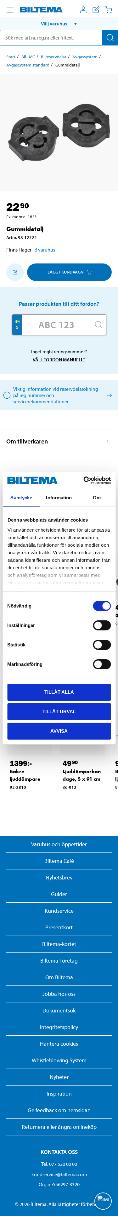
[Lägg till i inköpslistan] (15, 272)
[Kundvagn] (108, 9)
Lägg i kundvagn (65, 272)
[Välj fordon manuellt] (108, 395)
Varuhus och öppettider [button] (59, 844)
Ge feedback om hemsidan (59, 1110)
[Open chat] (103, 1201)
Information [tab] (59, 497)
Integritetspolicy (59, 1027)
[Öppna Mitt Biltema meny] (83, 9)
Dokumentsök (59, 1010)
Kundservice (59, 910)
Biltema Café (59, 860)
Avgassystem (85, 57)
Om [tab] (97, 497)
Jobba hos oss (59, 993)
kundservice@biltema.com (59, 1174)
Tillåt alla (59, 692)
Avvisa (59, 730)
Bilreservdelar (53, 57)
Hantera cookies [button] (59, 1043)
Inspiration (59, 1093)
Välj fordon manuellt (59, 360)
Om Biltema (59, 977)
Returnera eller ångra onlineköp (59, 1126)
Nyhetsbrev (59, 877)
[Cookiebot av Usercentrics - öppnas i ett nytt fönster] (84, 480)
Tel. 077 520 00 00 (59, 1164)
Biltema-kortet (59, 944)
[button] (59, 23)
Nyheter (59, 1077)
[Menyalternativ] (10, 10)
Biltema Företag (59, 960)
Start (10, 57)
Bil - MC (28, 57)
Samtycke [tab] (21, 497)
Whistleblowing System (59, 1060)
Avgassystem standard (27, 65)
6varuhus (45, 250)
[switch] (102, 625)
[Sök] (110, 37)
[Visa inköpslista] (96, 9)
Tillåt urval (59, 711)
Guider (59, 894)
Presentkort (59, 927)
